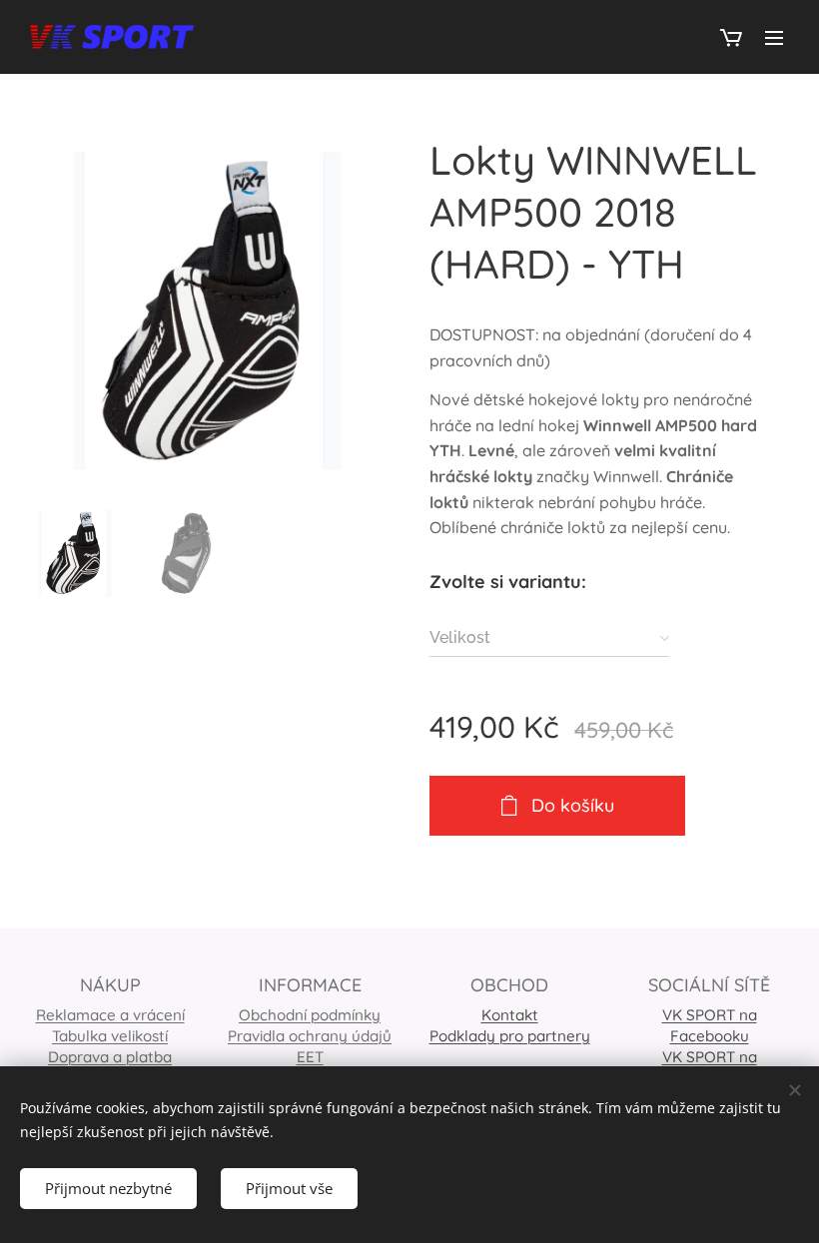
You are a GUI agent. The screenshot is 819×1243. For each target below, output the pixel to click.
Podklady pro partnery (509, 1035)
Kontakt (509, 1014)
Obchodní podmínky (310, 1014)
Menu (774, 37)
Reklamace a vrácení (110, 1014)
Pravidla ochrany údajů (310, 1035)
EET (310, 1056)
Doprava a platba (110, 1056)
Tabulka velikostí (110, 1035)
